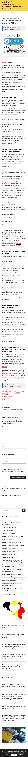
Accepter (14, 754)
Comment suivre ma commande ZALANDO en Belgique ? (11, 575)
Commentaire (6, 427)
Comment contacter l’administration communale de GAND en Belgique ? (12, 565)
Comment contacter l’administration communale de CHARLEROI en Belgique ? (13, 561)
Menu (14, 13)
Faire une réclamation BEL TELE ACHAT (13, 545)
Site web (4, 462)
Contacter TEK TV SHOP (9, 551)
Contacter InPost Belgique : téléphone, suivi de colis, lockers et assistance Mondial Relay (13, 522)
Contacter (6, 62)
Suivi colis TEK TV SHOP (8, 548)
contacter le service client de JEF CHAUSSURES (7, 393)
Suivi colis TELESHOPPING (9, 533)
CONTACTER (20, 409)
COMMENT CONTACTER (10, 409)
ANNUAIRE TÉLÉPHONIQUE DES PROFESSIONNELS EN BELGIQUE (11, 5)
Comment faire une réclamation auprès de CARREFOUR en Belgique (13, 594)
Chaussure (7, 407)
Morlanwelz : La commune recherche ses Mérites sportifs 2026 (13, 707)
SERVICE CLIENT (8, 411)
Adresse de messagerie (9, 454)
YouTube (16, 373)
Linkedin (11, 373)
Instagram (5, 373)
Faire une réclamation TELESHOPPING (12, 536)
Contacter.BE (15, 18)
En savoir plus (17, 29)
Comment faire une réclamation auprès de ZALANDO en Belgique (13, 580)
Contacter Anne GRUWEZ (9, 527)
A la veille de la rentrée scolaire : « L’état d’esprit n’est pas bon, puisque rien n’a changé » (13, 656)
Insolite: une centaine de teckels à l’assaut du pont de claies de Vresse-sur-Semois (13, 686)
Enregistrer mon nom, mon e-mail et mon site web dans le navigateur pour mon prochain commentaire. (13, 471)
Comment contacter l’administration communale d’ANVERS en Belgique (12, 570)
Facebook (21, 372)
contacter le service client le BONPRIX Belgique (7, 398)
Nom (3, 447)
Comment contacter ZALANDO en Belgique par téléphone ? (12, 589)
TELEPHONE (16, 411)
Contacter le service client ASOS (19, 392)
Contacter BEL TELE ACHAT (9, 557)
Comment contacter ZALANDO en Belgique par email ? (12, 584)
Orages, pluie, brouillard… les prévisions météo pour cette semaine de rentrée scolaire (13, 636)
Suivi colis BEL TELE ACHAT (9, 554)
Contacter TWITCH (7, 530)
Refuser (21, 754)
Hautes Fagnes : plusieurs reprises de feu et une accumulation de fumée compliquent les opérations (13, 646)
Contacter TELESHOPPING (9, 539)
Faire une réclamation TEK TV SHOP (12, 542)
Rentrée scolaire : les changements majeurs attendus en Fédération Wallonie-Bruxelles (12, 666)
